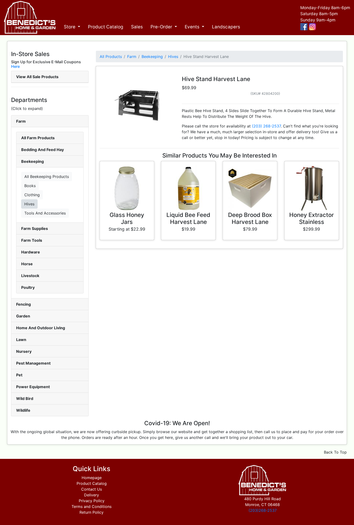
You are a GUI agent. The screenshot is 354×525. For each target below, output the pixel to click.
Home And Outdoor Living (40, 327)
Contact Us (91, 489)
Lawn (21, 339)
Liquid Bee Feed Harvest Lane (188, 218)
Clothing (32, 194)
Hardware (30, 252)
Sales (137, 27)
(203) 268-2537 (266, 126)
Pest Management (33, 363)
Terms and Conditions (91, 506)
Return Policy (91, 512)
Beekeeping (32, 161)
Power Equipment (33, 386)
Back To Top (335, 452)
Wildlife (23, 410)
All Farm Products (38, 137)
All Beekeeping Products (46, 176)
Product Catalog (105, 27)
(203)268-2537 (263, 510)
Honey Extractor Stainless (311, 218)
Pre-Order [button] (162, 27)
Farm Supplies (34, 228)
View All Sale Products (37, 76)
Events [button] (193, 27)
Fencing (23, 304)
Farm (21, 121)
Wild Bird (24, 398)
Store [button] (70, 27)
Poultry (28, 287)
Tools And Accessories (45, 213)
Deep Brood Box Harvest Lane (250, 218)
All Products (111, 56)
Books (30, 185)
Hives (29, 204)
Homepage (92, 477)
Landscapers (226, 27)
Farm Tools (31, 240)
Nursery (24, 351)
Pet (19, 375)
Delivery (91, 495)
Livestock (30, 275)
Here (15, 66)
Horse (27, 263)
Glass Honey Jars (127, 218)
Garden (23, 316)
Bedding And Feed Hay (42, 149)
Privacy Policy (92, 500)
